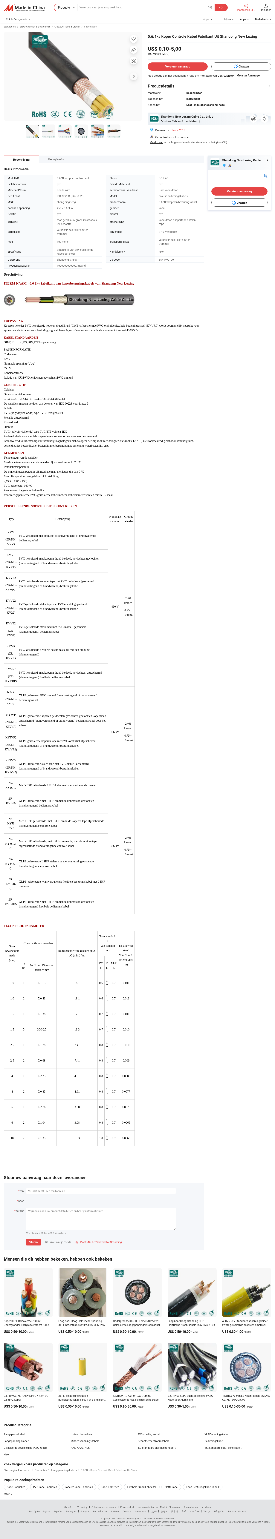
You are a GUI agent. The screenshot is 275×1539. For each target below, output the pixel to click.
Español (58, 1511)
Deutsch (127, 1511)
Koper (206, 19)
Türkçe (206, 1511)
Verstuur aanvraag (177, 66)
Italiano (115, 1511)
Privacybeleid (127, 1507)
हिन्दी (184, 1511)
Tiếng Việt (219, 1511)
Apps (243, 19)
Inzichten (206, 1507)
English (46, 1511)
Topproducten (191, 1507)
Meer (7, 1494)
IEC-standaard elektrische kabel (156, 1447)
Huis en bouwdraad (82, 1434)
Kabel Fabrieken (16, 1487)
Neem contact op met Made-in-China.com (159, 1507)
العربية (153, 1511)
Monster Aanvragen (249, 75)
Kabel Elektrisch (110, 1487)
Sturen (33, 1242)
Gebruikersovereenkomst (103, 1507)
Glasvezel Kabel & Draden (67, 26)
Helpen (227, 19)
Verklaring (82, 1507)
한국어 (164, 1511)
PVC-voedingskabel (149, 1434)
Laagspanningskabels (16, 1441)
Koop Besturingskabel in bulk (202, 1487)
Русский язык (100, 1511)
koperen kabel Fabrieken (79, 1487)
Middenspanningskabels (85, 1441)
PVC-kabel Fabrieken (45, 1487)
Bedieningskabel (213, 1441)
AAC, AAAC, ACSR (81, 1447)
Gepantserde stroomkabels (153, 1441)
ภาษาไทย (194, 1511)
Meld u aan (156, 142)
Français (84, 1511)
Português (71, 1511)
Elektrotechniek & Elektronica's (35, 26)
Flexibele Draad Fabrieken (142, 1487)
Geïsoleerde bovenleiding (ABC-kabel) (25, 1447)
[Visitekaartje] (266, 175)
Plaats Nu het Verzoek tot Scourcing (99, 1242)
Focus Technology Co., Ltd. (132, 1518)
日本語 (174, 1511)
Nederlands (140, 1511)
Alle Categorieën (18, 19)
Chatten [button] (244, 66)
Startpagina (10, 26)
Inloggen (266, 10)
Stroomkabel (90, 26)
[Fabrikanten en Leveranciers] (24, 8)
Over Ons (68, 1507)
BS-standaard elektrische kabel (222, 1447)
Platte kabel (171, 1487)
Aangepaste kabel (14, 1434)
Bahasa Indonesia (237, 1511)
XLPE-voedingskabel (216, 1434)
